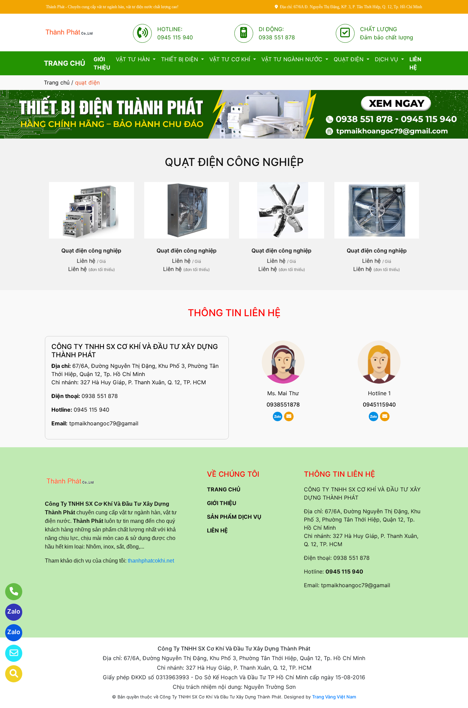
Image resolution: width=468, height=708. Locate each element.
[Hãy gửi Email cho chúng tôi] (9, 653)
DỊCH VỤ (387, 59)
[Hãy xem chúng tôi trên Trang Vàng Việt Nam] (9, 673)
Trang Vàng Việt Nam (334, 696)
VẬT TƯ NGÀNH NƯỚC (292, 59)
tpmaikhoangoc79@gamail (103, 423)
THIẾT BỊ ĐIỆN (180, 59)
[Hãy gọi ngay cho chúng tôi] (9, 591)
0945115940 (379, 404)
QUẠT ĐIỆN (349, 59)
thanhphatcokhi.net (151, 561)
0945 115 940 (91, 409)
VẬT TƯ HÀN (133, 59)
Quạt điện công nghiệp (234, 162)
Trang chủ (57, 82)
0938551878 (283, 404)
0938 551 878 (100, 395)
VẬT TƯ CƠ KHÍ (230, 59)
